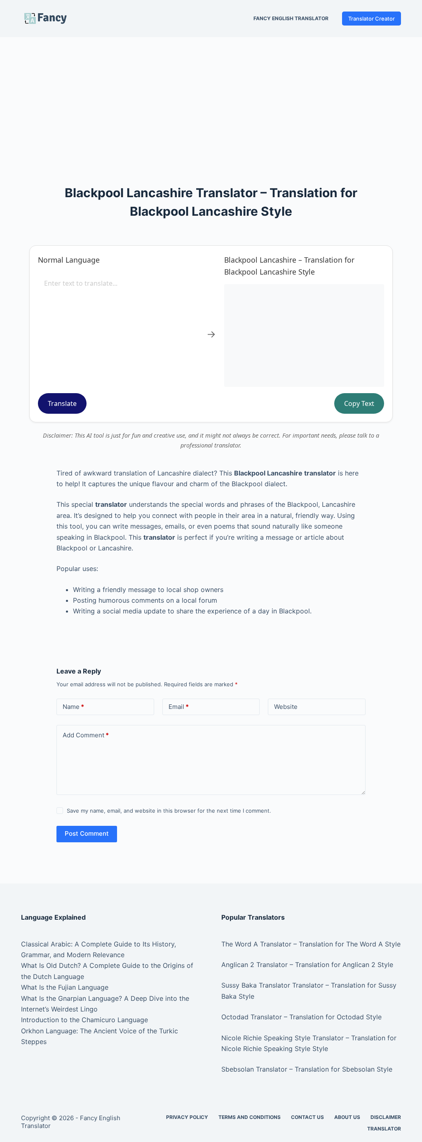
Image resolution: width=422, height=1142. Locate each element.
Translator (384, 1129)
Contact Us (307, 1117)
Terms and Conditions (249, 1117)
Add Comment (86, 735)
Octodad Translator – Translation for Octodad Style (301, 1017)
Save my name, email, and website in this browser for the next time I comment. (169, 810)
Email (179, 707)
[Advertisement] (211, 98)
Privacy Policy (187, 1117)
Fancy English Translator (290, 18)
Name (73, 707)
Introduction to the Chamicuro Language (84, 1020)
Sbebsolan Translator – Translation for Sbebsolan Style (306, 1069)
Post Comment (87, 833)
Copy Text (359, 403)
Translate (62, 403)
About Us (347, 1117)
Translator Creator (371, 18)
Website (286, 707)
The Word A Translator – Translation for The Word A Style (311, 944)
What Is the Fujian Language (64, 987)
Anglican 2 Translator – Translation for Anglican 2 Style (307, 964)
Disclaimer (385, 1117)
